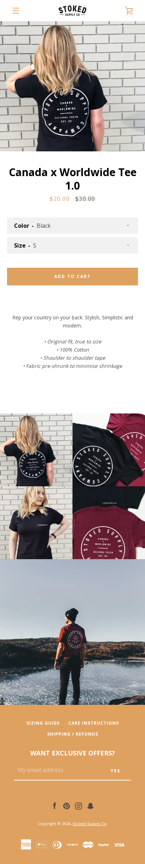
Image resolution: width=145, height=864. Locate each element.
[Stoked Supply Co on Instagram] (78, 805)
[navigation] (16, 10)
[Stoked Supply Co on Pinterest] (66, 805)
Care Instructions (93, 723)
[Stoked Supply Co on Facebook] (54, 805)
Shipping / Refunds (72, 734)
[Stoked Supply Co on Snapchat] (90, 805)
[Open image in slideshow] (72, 86)
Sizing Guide (43, 723)
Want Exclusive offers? (72, 753)
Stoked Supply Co (89, 823)
